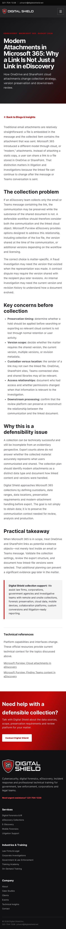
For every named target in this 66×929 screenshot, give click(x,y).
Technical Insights (10, 904)
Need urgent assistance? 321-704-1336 (21, 798)
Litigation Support (10, 833)
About (5, 886)
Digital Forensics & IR (12, 815)
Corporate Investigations (14, 855)
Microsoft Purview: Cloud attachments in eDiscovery (27, 665)
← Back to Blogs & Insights (19, 117)
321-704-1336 (9, 3)
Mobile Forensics (10, 829)
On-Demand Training (12, 868)
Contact (6, 908)
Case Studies (8, 891)
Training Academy (10, 864)
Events (5, 900)
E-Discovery (8, 824)
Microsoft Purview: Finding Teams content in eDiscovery (29, 674)
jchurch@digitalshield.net (31, 3)
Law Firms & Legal (10, 851)
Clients (5, 895)
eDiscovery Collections (13, 820)
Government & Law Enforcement (17, 860)
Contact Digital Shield (17, 738)
